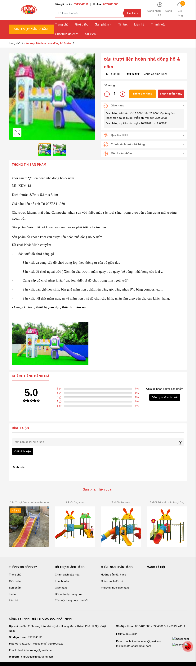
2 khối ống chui (75, 502)
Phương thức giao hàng (115, 587)
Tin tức (123, 24)
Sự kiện (90, 34)
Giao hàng (61, 587)
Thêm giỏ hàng (142, 93)
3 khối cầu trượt (121, 502)
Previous (13, 96)
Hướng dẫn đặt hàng (113, 574)
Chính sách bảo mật (67, 574)
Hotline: (105, 4)
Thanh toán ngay (171, 93)
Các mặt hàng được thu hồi (71, 600)
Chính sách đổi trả (112, 581)
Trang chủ (62, 24)
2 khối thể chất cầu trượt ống (167, 502)
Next (91, 96)
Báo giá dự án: (71, 4)
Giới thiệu (81, 24)
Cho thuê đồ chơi (66, 34)
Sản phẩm (102, 24)
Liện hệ (139, 24)
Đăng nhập (154, 10)
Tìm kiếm (132, 13)
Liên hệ (13, 600)
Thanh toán (158, 24)
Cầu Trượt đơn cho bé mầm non (29, 502)
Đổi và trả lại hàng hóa (68, 594)
